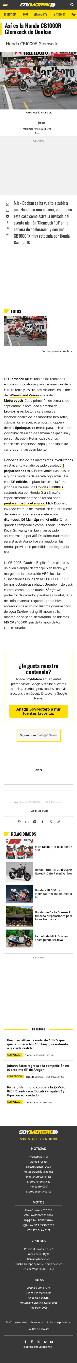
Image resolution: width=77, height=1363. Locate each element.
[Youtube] (51, 1342)
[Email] (7, 210)
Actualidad (39, 811)
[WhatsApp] (7, 204)
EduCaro (29, 1055)
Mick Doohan (53, 802)
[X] (7, 228)
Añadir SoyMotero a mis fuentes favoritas (38, 711)
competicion (14, 1076)
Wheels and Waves (24, 395)
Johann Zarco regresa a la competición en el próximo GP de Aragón (38, 1068)
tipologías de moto (30, 427)
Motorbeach (13, 400)
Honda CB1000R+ (50, 487)
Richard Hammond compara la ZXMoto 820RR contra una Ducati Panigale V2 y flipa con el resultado (36, 1091)
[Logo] (38, 5)
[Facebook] (7, 222)
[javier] (34, 122)
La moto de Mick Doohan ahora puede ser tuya (51, 938)
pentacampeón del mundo (24, 503)
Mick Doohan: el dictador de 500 (53, 848)
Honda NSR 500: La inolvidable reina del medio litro (53, 893)
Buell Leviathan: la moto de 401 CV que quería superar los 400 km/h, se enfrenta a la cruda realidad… (37, 1044)
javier (41, 122)
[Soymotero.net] (38, 1132)
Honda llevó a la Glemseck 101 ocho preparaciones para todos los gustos (53, 916)
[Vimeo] (45, 1342)
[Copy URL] (7, 234)
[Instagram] (32, 1342)
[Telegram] (7, 216)
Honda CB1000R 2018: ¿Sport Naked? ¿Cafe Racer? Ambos (53, 871)
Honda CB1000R (30, 802)
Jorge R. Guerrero (35, 1076)
